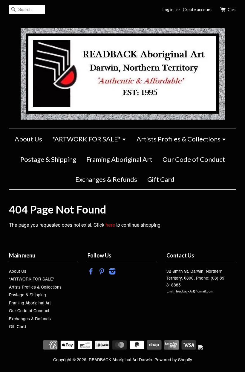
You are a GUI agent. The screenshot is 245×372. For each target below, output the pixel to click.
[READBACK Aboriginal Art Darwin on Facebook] (91, 272)
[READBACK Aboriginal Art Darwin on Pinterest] (101, 272)
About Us (28, 139)
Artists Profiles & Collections (179, 139)
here (110, 224)
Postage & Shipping (48, 159)
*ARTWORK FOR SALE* (87, 139)
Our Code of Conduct (194, 159)
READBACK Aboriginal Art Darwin (120, 359)
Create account (197, 9)
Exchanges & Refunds (106, 179)
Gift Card (160, 179)
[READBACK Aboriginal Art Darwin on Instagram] (112, 272)
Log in (168, 9)
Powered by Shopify (173, 359)
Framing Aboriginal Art (119, 159)
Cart (232, 9)
